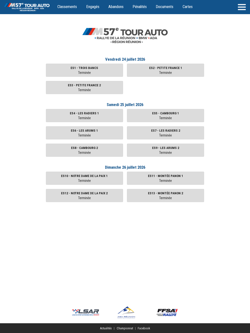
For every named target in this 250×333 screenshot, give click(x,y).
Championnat (125, 328)
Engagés (92, 6)
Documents (164, 6)
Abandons (116, 6)
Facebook (144, 328)
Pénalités (140, 6)
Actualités (106, 328)
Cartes (188, 6)
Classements (67, 6)
